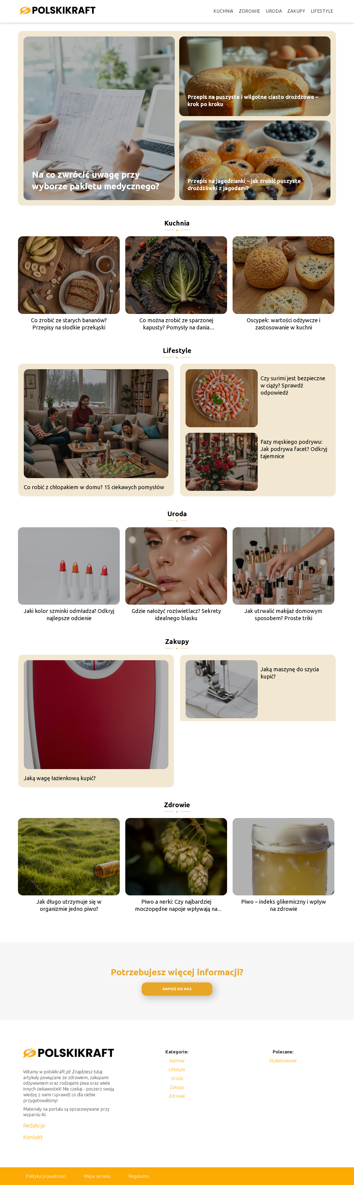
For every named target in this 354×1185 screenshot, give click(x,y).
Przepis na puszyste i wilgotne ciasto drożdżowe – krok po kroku (253, 100)
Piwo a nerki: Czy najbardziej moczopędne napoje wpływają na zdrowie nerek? (176, 905)
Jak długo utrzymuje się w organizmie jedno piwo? (69, 905)
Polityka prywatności (46, 1176)
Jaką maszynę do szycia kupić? (290, 673)
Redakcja (34, 1125)
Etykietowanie (283, 1060)
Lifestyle (322, 11)
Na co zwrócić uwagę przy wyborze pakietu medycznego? (95, 180)
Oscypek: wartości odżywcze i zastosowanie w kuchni (283, 324)
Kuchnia (223, 11)
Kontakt (33, 1137)
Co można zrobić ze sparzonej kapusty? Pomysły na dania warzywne (176, 324)
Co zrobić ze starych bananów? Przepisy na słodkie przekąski (69, 324)
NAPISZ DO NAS (177, 989)
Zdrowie (249, 11)
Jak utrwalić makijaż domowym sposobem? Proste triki (283, 614)
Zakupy (296, 11)
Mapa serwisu (97, 1176)
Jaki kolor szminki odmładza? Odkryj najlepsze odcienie (69, 614)
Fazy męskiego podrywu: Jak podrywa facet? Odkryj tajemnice (294, 449)
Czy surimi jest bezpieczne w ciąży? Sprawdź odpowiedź (293, 385)
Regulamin (138, 1176)
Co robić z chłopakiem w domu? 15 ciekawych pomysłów (94, 487)
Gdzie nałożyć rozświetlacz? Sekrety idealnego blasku (176, 614)
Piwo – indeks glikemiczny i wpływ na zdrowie (283, 905)
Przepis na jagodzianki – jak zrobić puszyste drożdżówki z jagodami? (244, 184)
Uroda (274, 11)
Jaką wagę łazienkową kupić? (60, 778)
